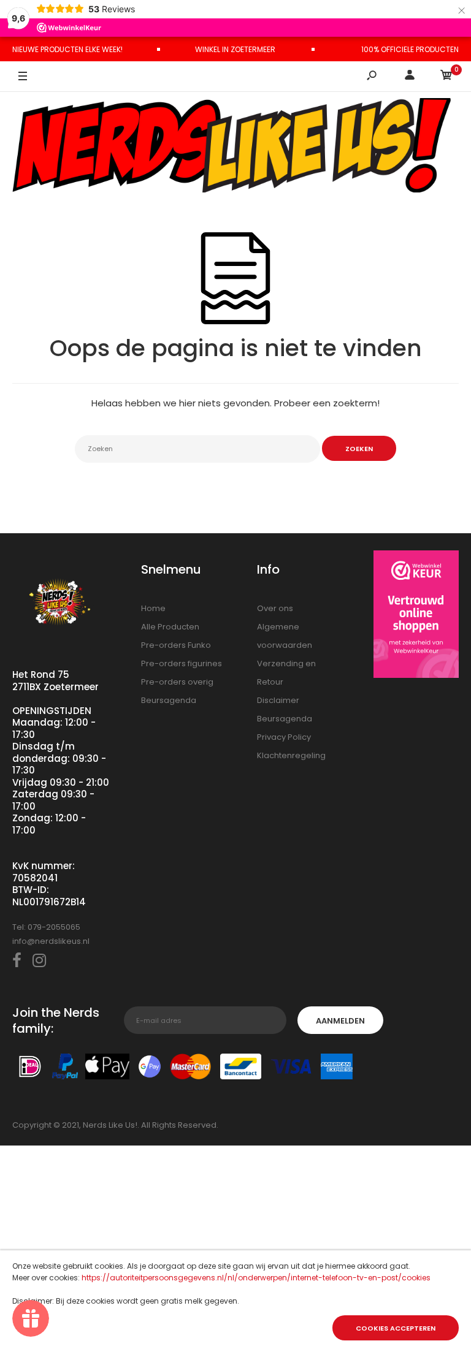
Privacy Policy (284, 737)
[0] (446, 77)
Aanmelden (340, 1021)
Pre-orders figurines (181, 663)
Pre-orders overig (177, 682)
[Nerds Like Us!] (235, 147)
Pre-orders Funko (176, 645)
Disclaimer (278, 700)
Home (153, 608)
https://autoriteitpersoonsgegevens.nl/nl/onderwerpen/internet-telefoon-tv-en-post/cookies (256, 1277)
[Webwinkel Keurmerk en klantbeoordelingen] (416, 616)
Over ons (275, 608)
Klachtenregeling (291, 755)
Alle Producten (170, 627)
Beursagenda (168, 700)
